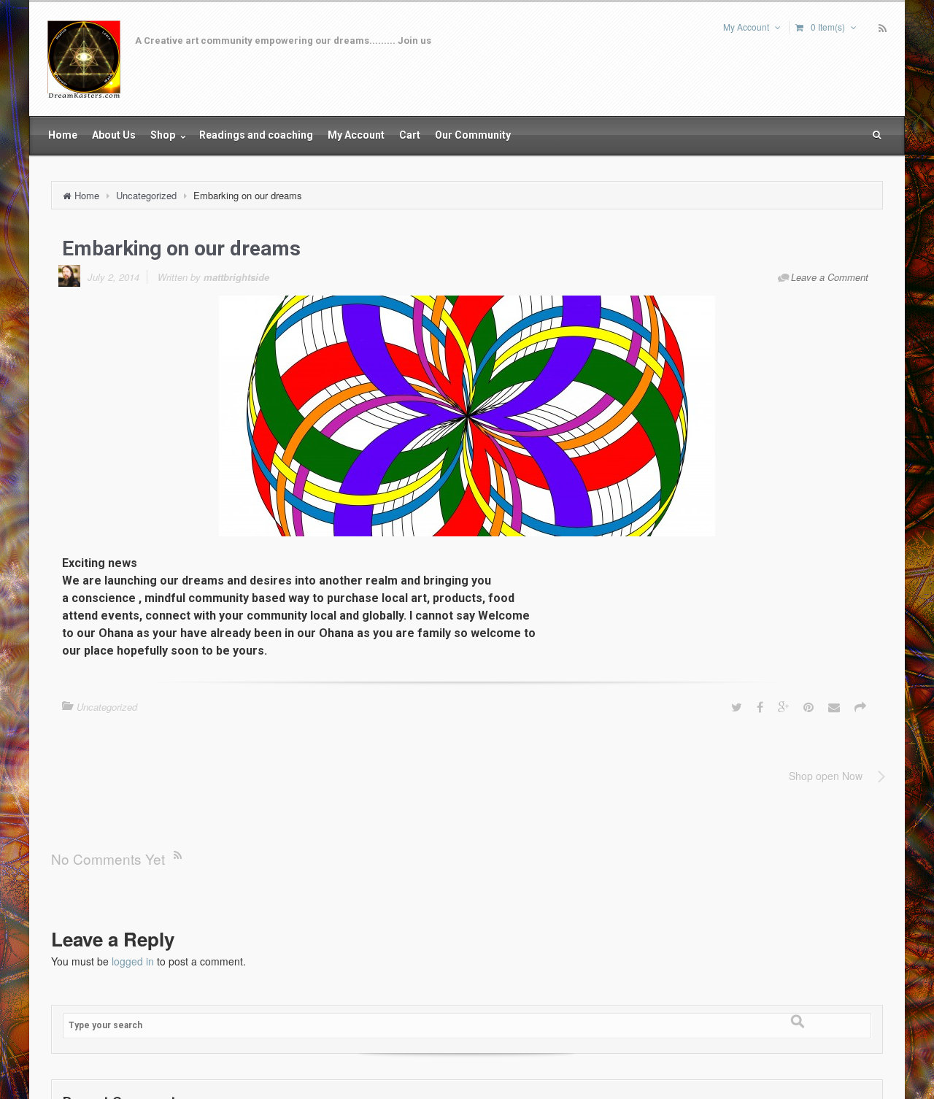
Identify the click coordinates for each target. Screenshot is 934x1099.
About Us (114, 135)
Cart (409, 135)
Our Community (473, 135)
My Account (746, 26)
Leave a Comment (829, 277)
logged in (133, 961)
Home (62, 135)
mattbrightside (236, 277)
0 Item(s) (828, 26)
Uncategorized (146, 195)
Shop (163, 135)
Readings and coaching (256, 135)
